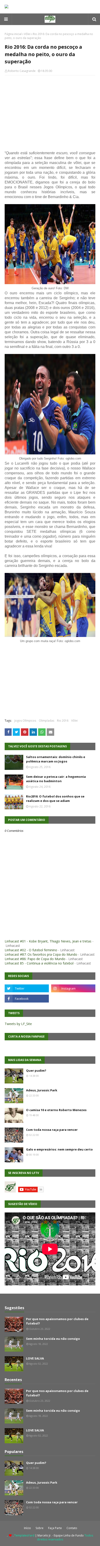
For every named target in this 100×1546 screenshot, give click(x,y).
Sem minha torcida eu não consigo (53, 1339)
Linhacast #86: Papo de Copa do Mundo (35, 959)
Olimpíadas (46, 721)
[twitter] (27, 988)
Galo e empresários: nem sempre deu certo (59, 1149)
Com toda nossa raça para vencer (52, 1130)
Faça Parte (55, 1528)
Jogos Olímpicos (25, 721)
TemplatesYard (24, 1535)
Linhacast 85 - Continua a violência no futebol (39, 963)
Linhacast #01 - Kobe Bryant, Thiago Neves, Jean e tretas (48, 941)
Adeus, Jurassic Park (41, 1090)
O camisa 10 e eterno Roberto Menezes (56, 1110)
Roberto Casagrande (22, 71)
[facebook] (27, 999)
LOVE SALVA (35, 1358)
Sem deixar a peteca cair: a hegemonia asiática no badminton (56, 779)
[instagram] (73, 988)
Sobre (39, 1528)
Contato (72, 1528)
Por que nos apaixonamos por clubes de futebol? (57, 1321)
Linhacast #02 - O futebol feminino (31, 950)
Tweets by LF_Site (18, 1024)
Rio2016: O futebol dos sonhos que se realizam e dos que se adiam (55, 798)
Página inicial (13, 34)
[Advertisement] (50, 112)
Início (27, 1528)
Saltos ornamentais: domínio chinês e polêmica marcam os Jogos (55, 759)
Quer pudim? (36, 1070)
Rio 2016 (62, 721)
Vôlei (27, 34)
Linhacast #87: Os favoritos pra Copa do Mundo (41, 954)
